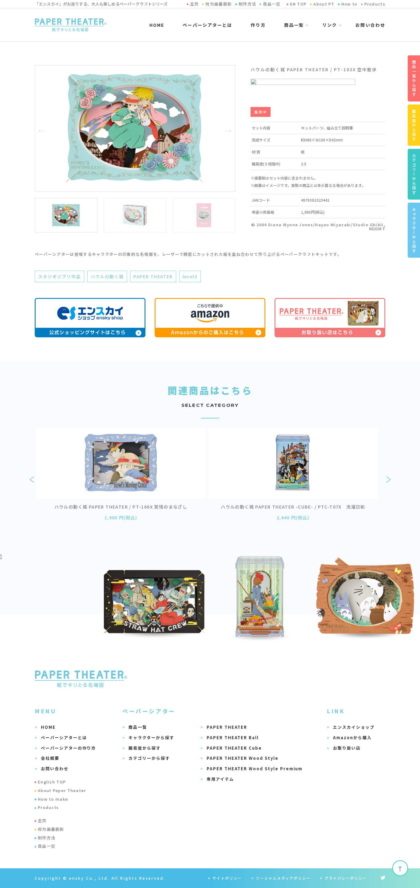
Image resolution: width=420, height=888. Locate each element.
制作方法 (46, 838)
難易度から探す (145, 748)
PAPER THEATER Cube (234, 748)
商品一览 (46, 846)
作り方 (258, 25)
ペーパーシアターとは (207, 25)
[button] (42, 128)
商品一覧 (138, 727)
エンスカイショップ (353, 727)
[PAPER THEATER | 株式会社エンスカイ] (70, 25)
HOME (156, 25)
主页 (42, 820)
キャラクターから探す (151, 737)
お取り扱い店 (347, 748)
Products (48, 807)
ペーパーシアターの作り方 (68, 748)
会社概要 (50, 758)
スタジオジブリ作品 (59, 276)
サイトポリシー (227, 878)
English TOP (52, 782)
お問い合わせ (370, 25)
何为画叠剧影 (51, 829)
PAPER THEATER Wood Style (243, 758)
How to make (53, 799)
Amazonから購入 (352, 737)
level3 (190, 276)
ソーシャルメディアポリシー (283, 878)
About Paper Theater (62, 790)
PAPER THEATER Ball (233, 737)
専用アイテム (220, 779)
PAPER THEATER (152, 276)
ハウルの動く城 (107, 276)
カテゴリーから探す (149, 758)
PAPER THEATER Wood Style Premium (255, 768)
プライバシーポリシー (345, 878)
